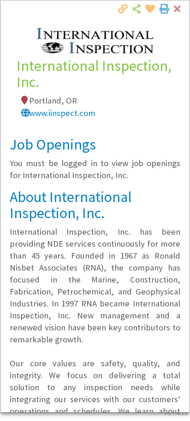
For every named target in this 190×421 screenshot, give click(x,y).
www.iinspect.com (62, 113)
